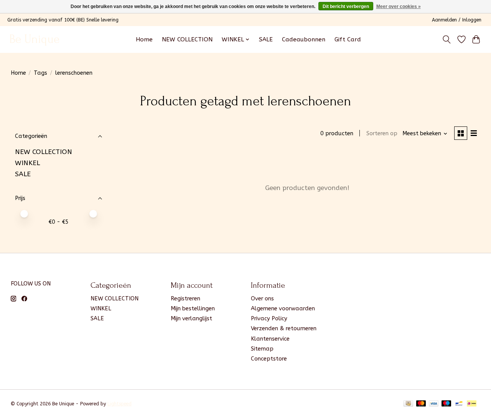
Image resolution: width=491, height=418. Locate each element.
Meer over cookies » (398, 6)
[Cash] (408, 404)
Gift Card (347, 39)
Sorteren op (381, 133)
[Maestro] (446, 404)
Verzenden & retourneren (283, 328)
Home (144, 39)
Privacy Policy (269, 318)
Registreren (185, 298)
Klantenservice (270, 339)
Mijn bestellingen (193, 308)
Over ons (262, 298)
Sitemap (262, 349)
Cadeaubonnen (303, 39)
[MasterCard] (421, 404)
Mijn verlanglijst (191, 318)
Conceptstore (269, 359)
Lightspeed (119, 404)
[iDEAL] (471, 404)
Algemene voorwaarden (283, 308)
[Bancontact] (459, 404)
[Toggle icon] (446, 39)
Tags (40, 73)
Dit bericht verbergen (346, 6)
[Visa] (434, 404)
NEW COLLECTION (187, 39)
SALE (266, 39)
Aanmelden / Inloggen (456, 20)
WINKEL (27, 163)
